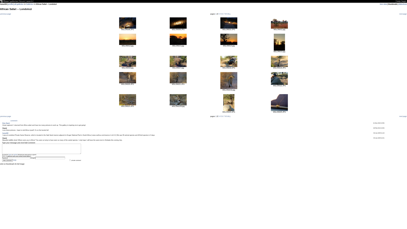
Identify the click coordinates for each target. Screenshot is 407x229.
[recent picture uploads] (14, 2)
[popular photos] (214, 2)
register (15, 154)
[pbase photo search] (29, 2)
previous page (5, 14)
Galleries (29, 4)
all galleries (18, 4)
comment (13, 121)
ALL (229, 14)
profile (10, 4)
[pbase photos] (4, 2)
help (14, 160)
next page (403, 14)
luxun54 (5, 133)
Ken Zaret (6, 123)
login (9, 154)
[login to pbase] (404, 2)
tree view (383, 4)
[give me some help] (398, 2)
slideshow (403, 4)
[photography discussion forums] (22, 2)
